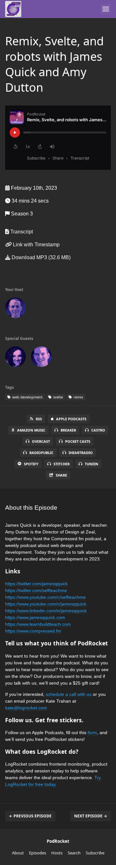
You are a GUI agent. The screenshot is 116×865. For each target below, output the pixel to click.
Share (61, 475)
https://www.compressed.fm (33, 630)
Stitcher (61, 463)
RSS (39, 418)
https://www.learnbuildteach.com (38, 624)
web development (27, 397)
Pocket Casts (77, 441)
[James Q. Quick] (41, 357)
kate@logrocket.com (26, 707)
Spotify (31, 463)
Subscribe (95, 853)
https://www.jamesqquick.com (35, 617)
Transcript (21, 231)
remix (77, 397)
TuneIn (91, 463)
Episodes (37, 853)
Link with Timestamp (36, 244)
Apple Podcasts (71, 418)
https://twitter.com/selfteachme (36, 590)
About (18, 853)
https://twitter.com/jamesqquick (36, 583)
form (92, 732)
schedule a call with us (69, 694)
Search (74, 853)
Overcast (41, 441)
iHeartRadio (81, 452)
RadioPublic (41, 452)
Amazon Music (31, 430)
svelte (57, 397)
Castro (98, 430)
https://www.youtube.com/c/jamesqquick (45, 603)
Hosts (57, 853)
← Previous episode (30, 816)
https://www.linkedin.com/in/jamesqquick (46, 610)
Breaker (68, 430)
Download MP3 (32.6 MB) (40, 257)
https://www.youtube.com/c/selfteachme (45, 597)
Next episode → (90, 816)
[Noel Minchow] (15, 309)
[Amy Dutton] (15, 357)
